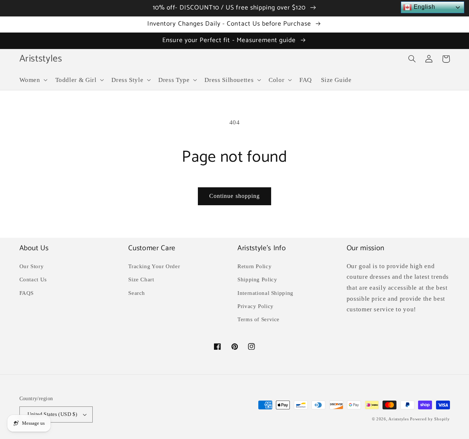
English (423, 7)
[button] (33, 80)
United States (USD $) (52, 414)
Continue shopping (234, 196)
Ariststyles (398, 419)
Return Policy (254, 266)
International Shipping (265, 293)
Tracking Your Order (154, 266)
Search (136, 293)
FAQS (26, 293)
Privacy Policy (255, 306)
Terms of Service (258, 319)
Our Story (31, 266)
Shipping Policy (257, 279)
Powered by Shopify (430, 419)
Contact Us (33, 279)
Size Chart (141, 279)
